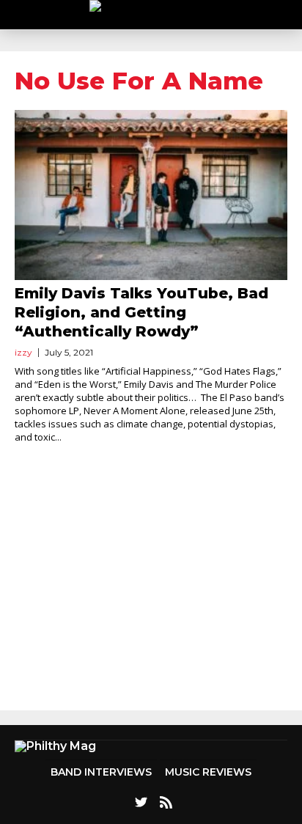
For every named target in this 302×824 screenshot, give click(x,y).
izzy (23, 352)
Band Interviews (101, 772)
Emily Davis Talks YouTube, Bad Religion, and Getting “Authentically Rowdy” (141, 312)
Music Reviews (208, 772)
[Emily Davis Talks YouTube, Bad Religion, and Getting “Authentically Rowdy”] (151, 195)
